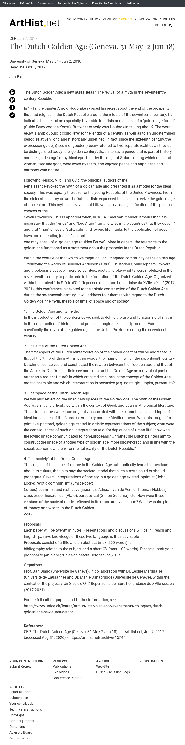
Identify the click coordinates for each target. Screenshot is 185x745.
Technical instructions (25, 709)
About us (167, 19)
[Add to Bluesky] (13, 101)
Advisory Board (20, 732)
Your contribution (84, 19)
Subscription (18, 698)
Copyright (16, 715)
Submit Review (20, 666)
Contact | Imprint (21, 721)
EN (164, 25)
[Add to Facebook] (13, 108)
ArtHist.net (133, 3)
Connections (45, 3)
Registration (146, 19)
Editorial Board (20, 692)
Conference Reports (67, 678)
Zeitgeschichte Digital (71, 3)
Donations (17, 727)
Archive (125, 19)
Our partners (18, 738)
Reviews (110, 19)
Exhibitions (61, 672)
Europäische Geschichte (106, 3)
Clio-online (9, 3)
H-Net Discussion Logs (113, 672)
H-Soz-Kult (26, 3)
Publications (62, 666)
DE (157, 25)
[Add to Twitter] (13, 116)
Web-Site (102, 666)
